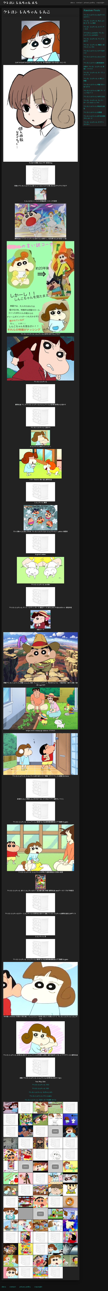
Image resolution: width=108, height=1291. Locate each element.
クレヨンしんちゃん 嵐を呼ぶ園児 (94, 107)
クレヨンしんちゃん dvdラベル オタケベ (94, 16)
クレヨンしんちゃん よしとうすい (94, 58)
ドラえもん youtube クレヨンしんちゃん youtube (94, 34)
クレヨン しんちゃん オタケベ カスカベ (94, 123)
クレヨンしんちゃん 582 (40, 1085)
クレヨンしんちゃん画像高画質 (94, 63)
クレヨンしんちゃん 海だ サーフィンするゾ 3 (94, 91)
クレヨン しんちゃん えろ (20, 2)
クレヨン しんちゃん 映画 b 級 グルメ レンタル (94, 46)
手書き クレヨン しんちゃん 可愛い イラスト (94, 67)
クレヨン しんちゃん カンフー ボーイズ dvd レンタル (94, 101)
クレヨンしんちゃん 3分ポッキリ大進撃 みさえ (40, 1100)
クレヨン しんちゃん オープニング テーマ (94, 73)
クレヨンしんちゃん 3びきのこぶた (40, 1092)
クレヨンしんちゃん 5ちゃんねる (40, 1096)
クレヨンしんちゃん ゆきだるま (94, 96)
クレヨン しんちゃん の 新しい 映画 (94, 79)
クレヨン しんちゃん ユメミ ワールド (94, 28)
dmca (72, 2)
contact (79, 2)
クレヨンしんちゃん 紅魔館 (93, 112)
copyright (100, 2)
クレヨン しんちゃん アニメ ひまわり (94, 40)
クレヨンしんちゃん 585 (40, 1088)
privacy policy (89, 2)
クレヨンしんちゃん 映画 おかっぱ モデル (94, 85)
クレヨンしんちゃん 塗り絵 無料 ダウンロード (94, 117)
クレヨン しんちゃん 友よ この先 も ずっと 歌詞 (94, 22)
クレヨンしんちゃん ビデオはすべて (94, 52)
